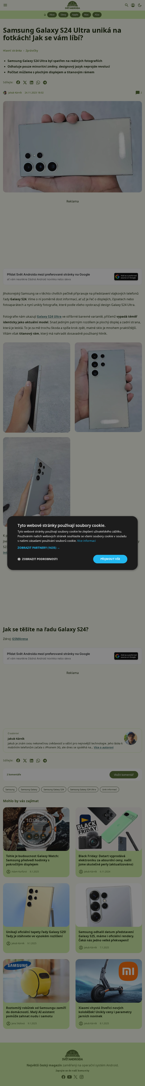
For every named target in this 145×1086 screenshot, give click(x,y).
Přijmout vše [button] (110, 559)
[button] (72, 547)
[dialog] (72, 543)
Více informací (86, 541)
